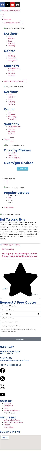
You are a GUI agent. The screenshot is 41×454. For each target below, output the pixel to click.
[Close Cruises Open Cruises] (12, 139)
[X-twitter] (7, 4)
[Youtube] (12, 4)
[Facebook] (2, 4)
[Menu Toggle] (2, 16)
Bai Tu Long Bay (8, 249)
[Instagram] (17, 4)
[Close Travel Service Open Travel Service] (6, 182)
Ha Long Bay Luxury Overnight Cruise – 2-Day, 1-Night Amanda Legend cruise (19, 254)
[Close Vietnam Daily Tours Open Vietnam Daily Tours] (22, 23)
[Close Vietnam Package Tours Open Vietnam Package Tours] (25, 81)
